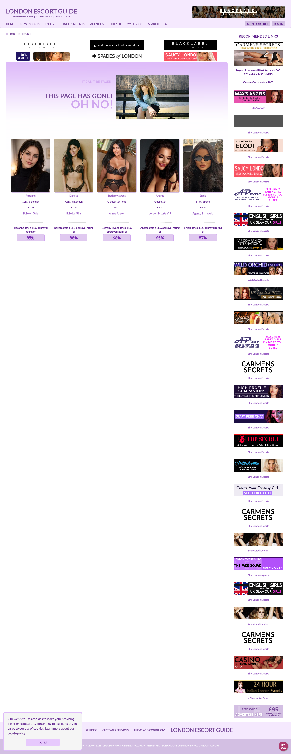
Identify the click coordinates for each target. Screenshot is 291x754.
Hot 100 (115, 24)
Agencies (97, 24)
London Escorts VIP (160, 213)
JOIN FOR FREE (257, 24)
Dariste (73, 195)
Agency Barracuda (203, 213)
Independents (73, 24)
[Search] (166, 24)
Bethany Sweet (117, 195)
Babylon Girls (30, 213)
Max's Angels (258, 107)
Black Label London (258, 550)
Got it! (43, 742)
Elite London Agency (258, 575)
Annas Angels (117, 213)
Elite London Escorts (258, 132)
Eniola (203, 195)
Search (153, 24)
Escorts (51, 24)
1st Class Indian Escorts (258, 698)
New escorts (29, 24)
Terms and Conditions (149, 730)
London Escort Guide (41, 11)
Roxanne (31, 195)
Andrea (160, 195)
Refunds (91, 730)
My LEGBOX (134, 24)
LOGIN (278, 24)
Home (10, 24)
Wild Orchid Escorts (258, 280)
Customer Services (115, 730)
